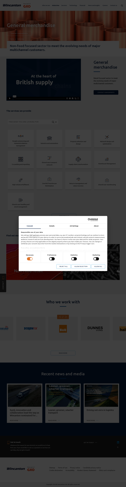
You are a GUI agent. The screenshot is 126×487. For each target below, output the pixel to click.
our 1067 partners (33, 235)
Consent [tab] (30, 226)
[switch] (52, 258)
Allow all (98, 266)
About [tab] (96, 226)
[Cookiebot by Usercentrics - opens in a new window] (96, 219)
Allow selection (80, 266)
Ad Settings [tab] (74, 226)
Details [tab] (52, 226)
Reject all (63, 266)
